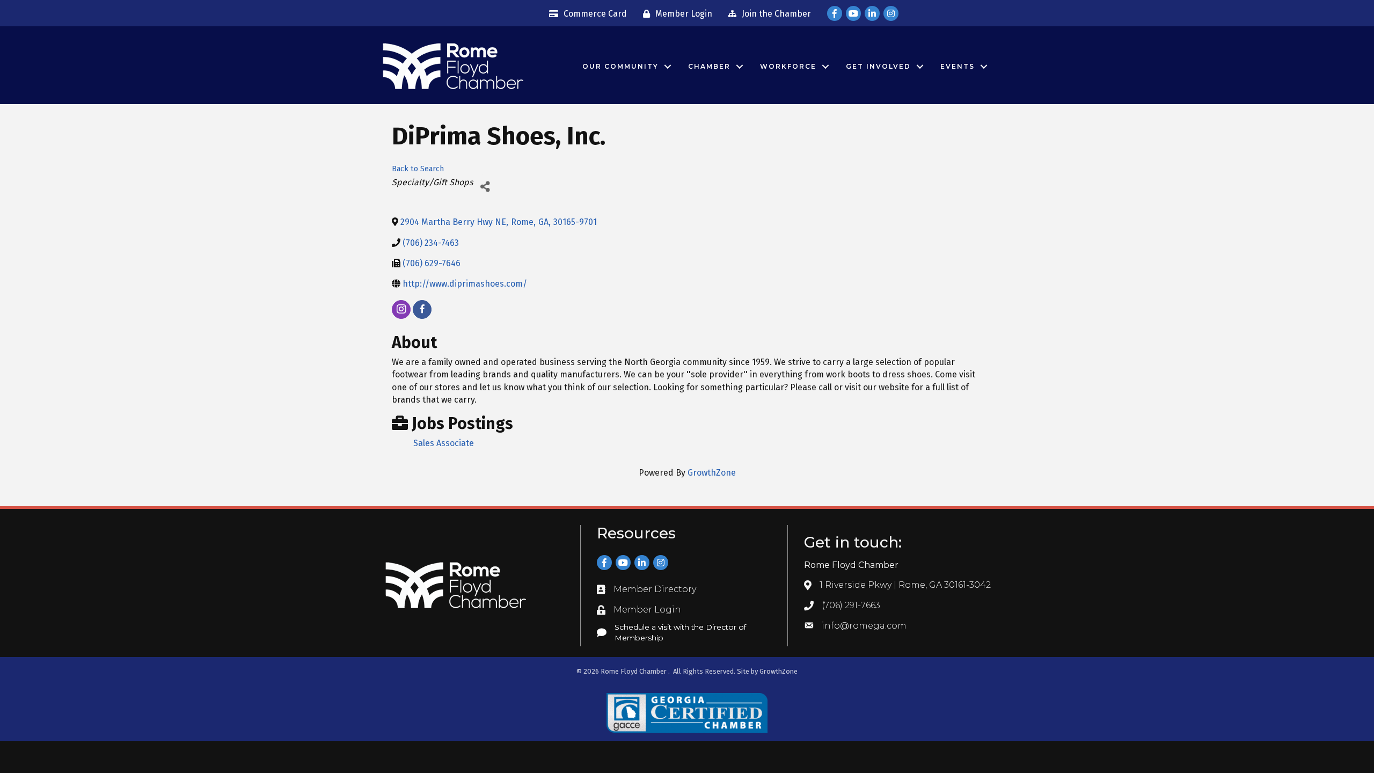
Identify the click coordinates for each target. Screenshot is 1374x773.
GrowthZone (712, 473)
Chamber (709, 66)
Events (957, 66)
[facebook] (422, 309)
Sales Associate (443, 443)
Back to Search (418, 168)
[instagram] (401, 309)
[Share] (485, 186)
